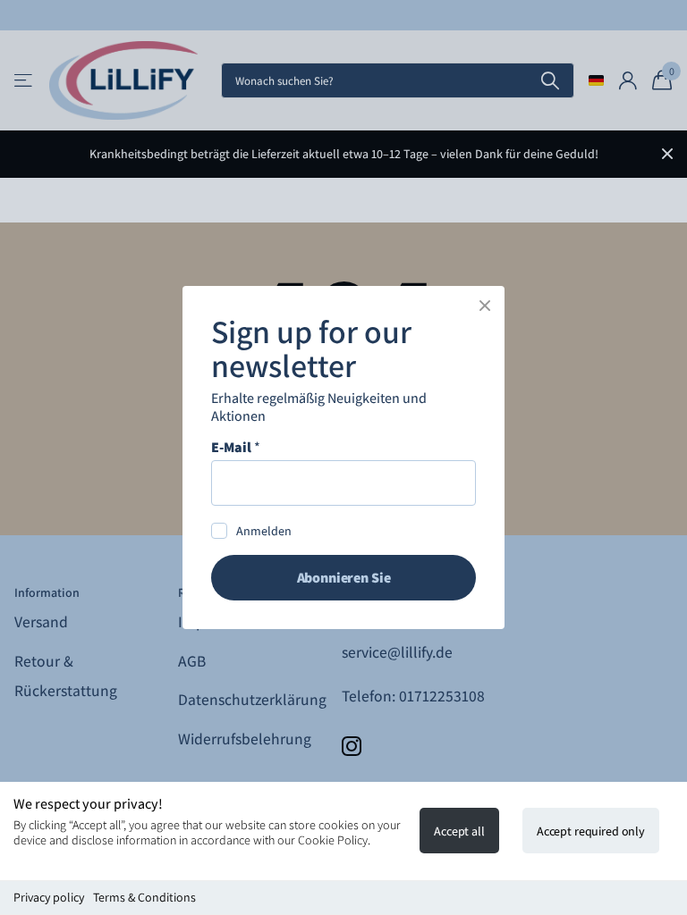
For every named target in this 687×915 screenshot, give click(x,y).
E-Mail (235, 448)
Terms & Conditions (144, 897)
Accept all (459, 831)
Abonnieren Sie (344, 577)
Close (485, 305)
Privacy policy (48, 897)
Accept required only (591, 831)
